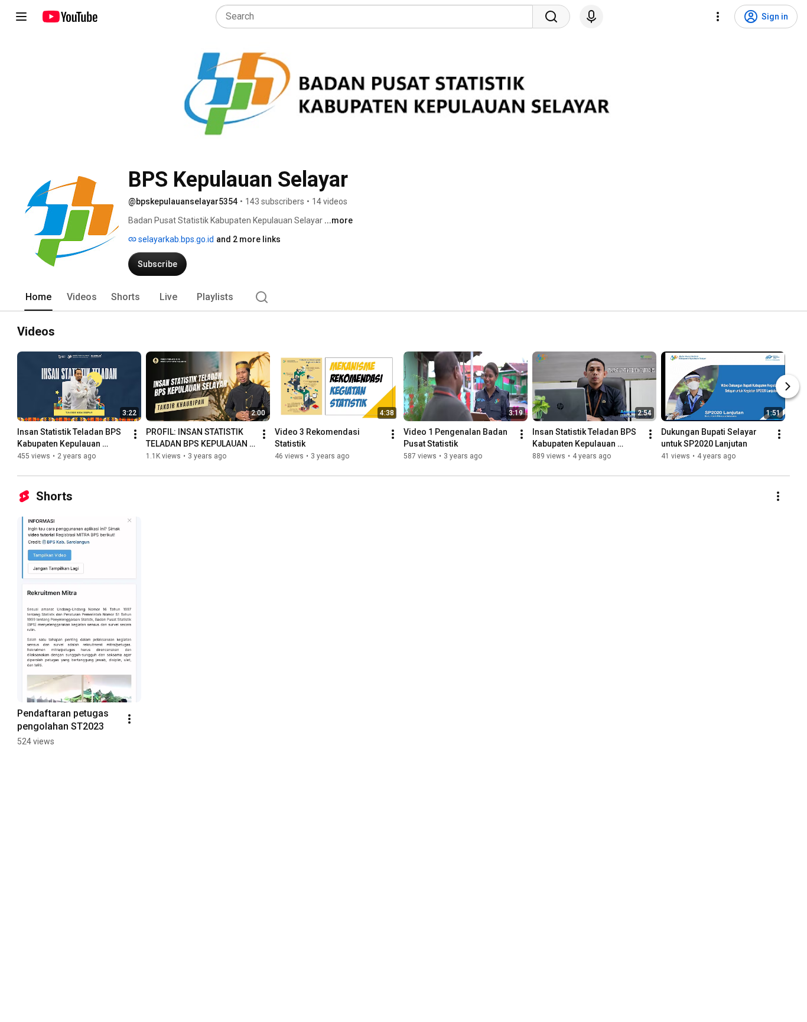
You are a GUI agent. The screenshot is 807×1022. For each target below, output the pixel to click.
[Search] (551, 16)
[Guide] (21, 16)
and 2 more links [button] (248, 239)
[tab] (38, 297)
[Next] (787, 386)
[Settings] (718, 16)
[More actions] (135, 434)
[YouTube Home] (69, 16)
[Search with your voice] (591, 16)
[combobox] (378, 16)
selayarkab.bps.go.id (175, 239)
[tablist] (403, 297)
